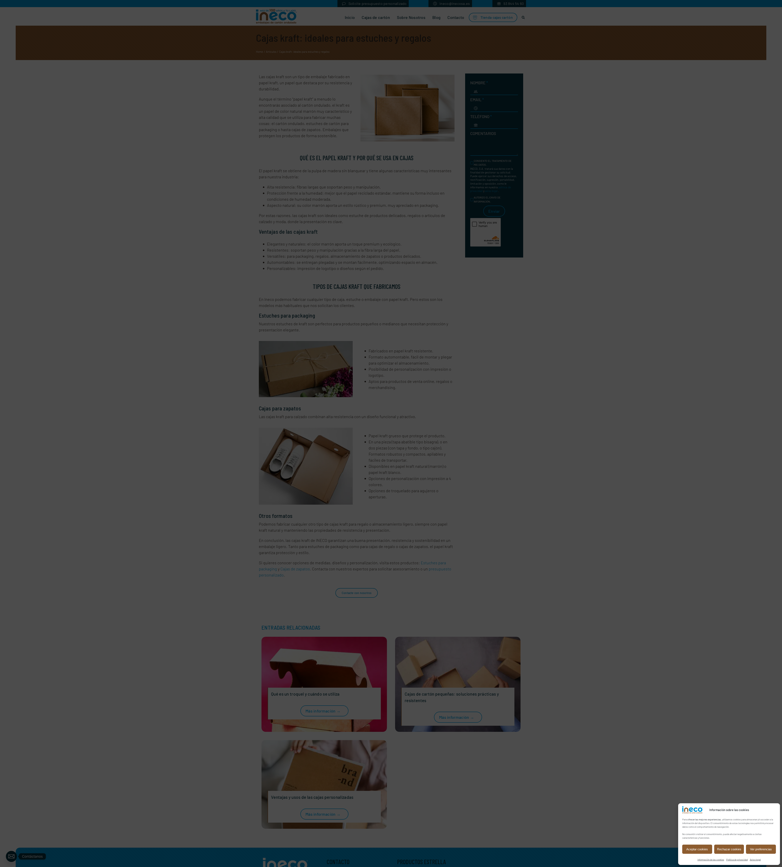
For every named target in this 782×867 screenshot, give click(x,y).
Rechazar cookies (729, 849)
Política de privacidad (737, 859)
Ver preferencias (761, 849)
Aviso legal (755, 859)
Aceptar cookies (697, 849)
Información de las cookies (710, 859)
